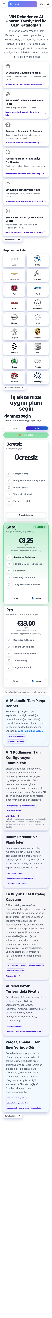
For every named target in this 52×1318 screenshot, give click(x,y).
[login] (48, 4)
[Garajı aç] (41, 4)
